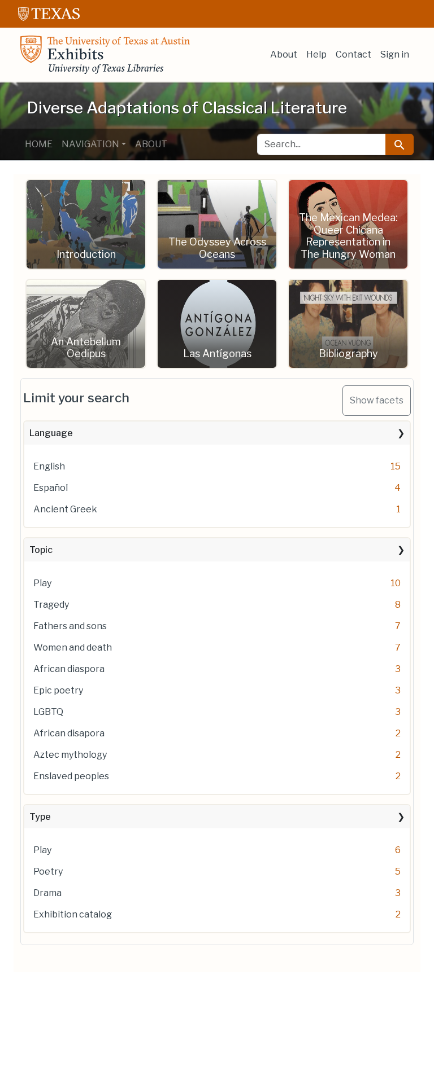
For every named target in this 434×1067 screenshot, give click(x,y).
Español (50, 487)
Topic (41, 550)
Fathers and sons (70, 626)
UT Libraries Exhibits (105, 54)
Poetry (48, 871)
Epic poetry (58, 690)
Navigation (90, 144)
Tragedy (51, 604)
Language (51, 433)
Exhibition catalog (72, 914)
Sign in (394, 54)
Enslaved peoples (71, 776)
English (49, 466)
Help (316, 54)
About (283, 54)
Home (39, 144)
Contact (353, 54)
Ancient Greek (65, 509)
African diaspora (69, 669)
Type (40, 816)
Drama (47, 893)
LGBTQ (48, 711)
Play (42, 583)
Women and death (72, 647)
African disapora (69, 733)
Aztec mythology (70, 754)
